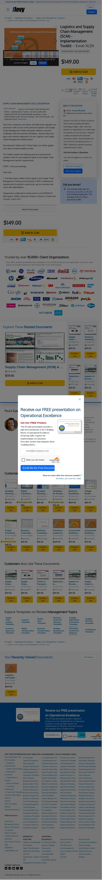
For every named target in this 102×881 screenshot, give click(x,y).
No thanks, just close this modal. (68, 479)
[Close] (79, 399)
